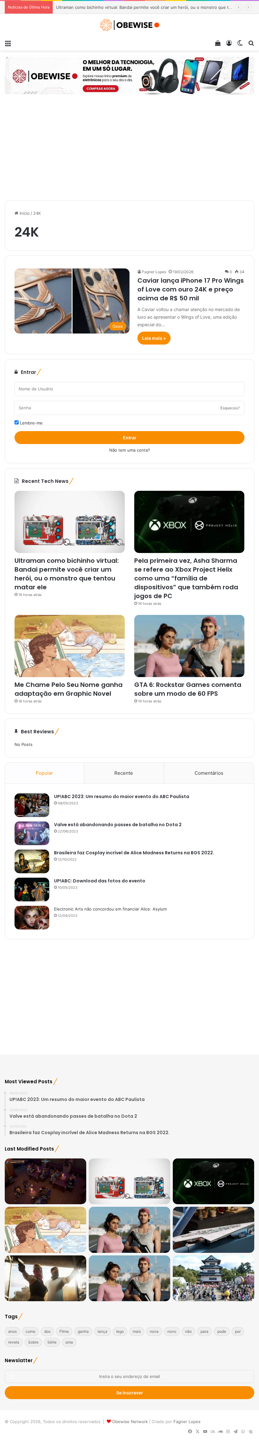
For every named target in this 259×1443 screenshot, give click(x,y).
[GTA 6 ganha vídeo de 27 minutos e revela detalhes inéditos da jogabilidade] (129, 1278)
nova (154, 1331)
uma (69, 1342)
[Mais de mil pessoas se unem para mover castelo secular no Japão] (213, 1278)
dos (47, 1331)
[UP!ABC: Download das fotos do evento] (32, 889)
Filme (64, 1331)
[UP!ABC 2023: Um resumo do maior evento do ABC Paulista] (32, 805)
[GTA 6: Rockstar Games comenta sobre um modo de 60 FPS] (189, 646)
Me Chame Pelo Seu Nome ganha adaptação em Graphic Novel (69, 689)
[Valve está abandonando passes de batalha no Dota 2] (32, 833)
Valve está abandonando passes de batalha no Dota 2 (118, 824)
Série (52, 1342)
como (30, 1331)
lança (102, 1331)
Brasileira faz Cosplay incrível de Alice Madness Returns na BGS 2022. (134, 853)
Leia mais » (154, 338)
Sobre (33, 1342)
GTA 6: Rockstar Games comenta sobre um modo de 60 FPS (187, 689)
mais (137, 1331)
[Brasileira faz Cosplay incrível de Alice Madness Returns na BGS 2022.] (32, 861)
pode (221, 1331)
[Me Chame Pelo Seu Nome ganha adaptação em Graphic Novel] (70, 646)
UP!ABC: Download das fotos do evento (99, 881)
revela (13, 1342)
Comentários (209, 773)
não (188, 1331)
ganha (83, 1331)
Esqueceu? (230, 408)
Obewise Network (130, 1421)
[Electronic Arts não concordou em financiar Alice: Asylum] (32, 917)
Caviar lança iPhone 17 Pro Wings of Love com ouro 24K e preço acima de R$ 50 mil (190, 289)
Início (24, 213)
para (204, 1331)
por (238, 1331)
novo (171, 1331)
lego (120, 1331)
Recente (123, 773)
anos (12, 1331)
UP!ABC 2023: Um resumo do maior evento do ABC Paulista (121, 796)
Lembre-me (31, 422)
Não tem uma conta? (129, 450)
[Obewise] (129, 25)
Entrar (129, 437)
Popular (44, 773)
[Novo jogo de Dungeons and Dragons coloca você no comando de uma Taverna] (45, 1181)
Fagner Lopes (154, 271)
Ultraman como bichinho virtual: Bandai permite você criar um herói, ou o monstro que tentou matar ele (67, 574)
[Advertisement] (129, 148)
